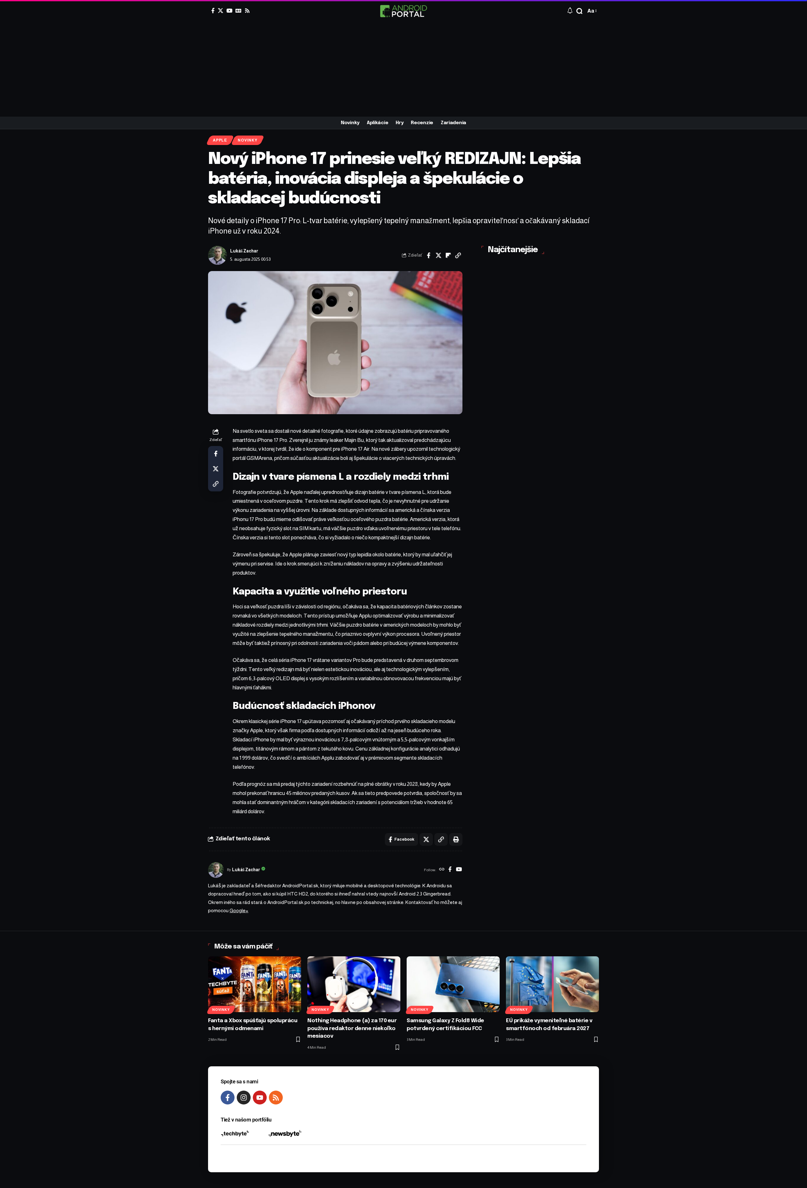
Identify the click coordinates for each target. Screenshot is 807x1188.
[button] (579, 11)
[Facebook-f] (228, 1097)
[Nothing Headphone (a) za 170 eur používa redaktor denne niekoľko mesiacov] (353, 984)
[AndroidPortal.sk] (403, 11)
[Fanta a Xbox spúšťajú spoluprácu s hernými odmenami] (254, 984)
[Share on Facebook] (428, 255)
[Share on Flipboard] (448, 255)
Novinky (247, 140)
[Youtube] (260, 1097)
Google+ (238, 910)
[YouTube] (229, 10)
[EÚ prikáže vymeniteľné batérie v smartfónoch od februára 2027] (552, 984)
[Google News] (238, 10)
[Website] (441, 870)
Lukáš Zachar (244, 251)
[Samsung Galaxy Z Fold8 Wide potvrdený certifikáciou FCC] (453, 984)
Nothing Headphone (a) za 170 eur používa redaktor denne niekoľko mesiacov (352, 1028)
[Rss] (247, 10)
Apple (220, 140)
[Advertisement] (403, 69)
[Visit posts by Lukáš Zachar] (217, 255)
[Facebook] (213, 10)
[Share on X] (438, 255)
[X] (220, 10)
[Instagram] (244, 1097)
